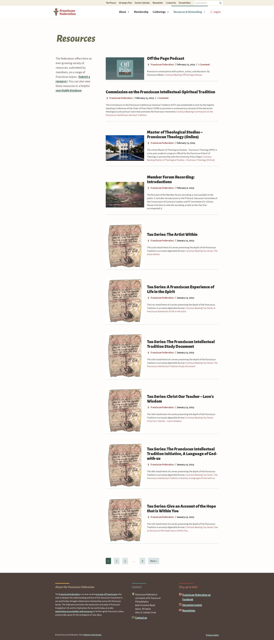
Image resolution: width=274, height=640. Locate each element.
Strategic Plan (125, 3)
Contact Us (171, 3)
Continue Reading (183, 75)
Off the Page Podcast (165, 58)
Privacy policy (212, 635)
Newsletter (158, 3)
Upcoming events (192, 605)
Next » (153, 561)
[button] (220, 3)
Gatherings (159, 12)
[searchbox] (208, 3)
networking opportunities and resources (74, 611)
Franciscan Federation (162, 64)
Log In (217, 12)
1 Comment (204, 64)
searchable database (68, 90)
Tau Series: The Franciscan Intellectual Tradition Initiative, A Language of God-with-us (182, 454)
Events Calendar (142, 3)
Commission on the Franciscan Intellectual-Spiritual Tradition (160, 92)
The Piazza (111, 3)
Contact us (141, 617)
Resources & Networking (188, 12)
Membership (141, 12)
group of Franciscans (107, 594)
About (122, 12)
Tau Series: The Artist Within (172, 234)
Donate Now (185, 3)
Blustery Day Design (92, 635)
